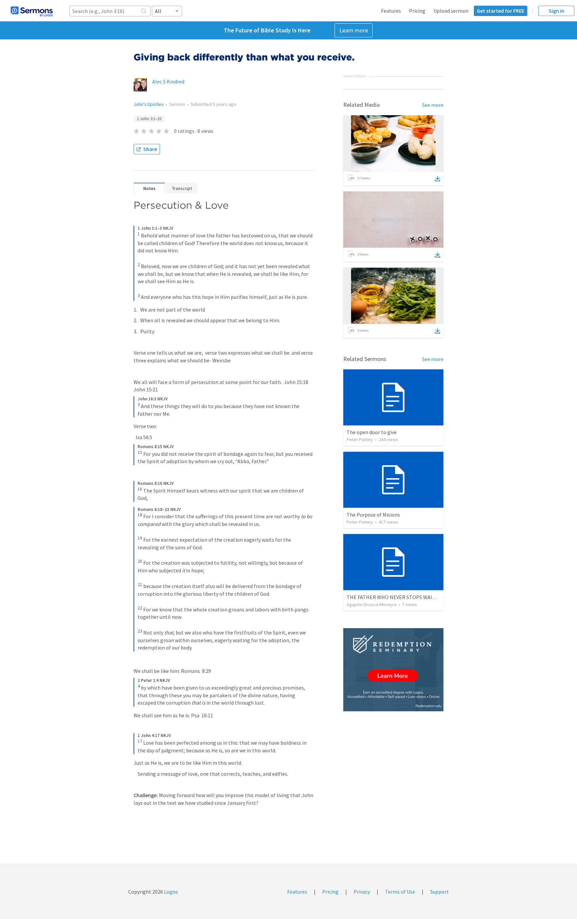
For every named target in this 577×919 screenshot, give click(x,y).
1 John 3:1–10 (149, 119)
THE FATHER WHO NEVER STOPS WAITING (395, 597)
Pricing (417, 10)
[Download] (437, 178)
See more (432, 105)
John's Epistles (149, 104)
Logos (170, 891)
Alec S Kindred (168, 81)
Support (439, 891)
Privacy (362, 891)
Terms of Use (400, 891)
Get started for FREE (500, 10)
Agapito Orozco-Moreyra (371, 604)
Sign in (556, 10)
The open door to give (372, 432)
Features (391, 10)
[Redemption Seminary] (393, 669)
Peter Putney (360, 439)
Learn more (353, 30)
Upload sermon (450, 10)
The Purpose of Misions (373, 514)
